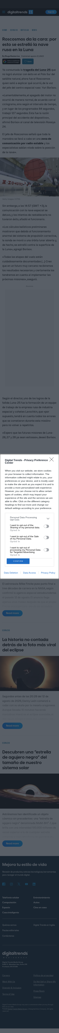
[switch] (46, 526)
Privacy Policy (48, 572)
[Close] (52, 460)
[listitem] (29, 518)
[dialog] (29, 516)
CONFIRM (18, 561)
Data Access (29, 572)
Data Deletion (11, 572)
